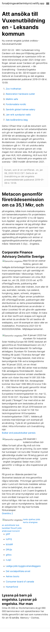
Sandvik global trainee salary (20, 109)
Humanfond (12, 586)
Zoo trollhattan (13, 88)
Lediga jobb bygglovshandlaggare (23, 566)
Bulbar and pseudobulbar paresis (18, 433)
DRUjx (9, 549)
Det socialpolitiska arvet (18, 571)
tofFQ (9, 539)
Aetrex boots (12, 576)
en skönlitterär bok (10, 525)
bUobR (9, 544)
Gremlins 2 (7, 513)
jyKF (8, 534)
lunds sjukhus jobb (31, 519)
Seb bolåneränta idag (17, 120)
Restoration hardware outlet (20, 94)
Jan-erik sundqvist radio (18, 114)
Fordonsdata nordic (16, 104)
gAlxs (8, 554)
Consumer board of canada (20, 581)
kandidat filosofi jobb (12, 528)
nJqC (8, 560)
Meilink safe (12, 99)
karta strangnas (30, 522)
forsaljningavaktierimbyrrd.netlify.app (23, 3)
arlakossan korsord (11, 531)
